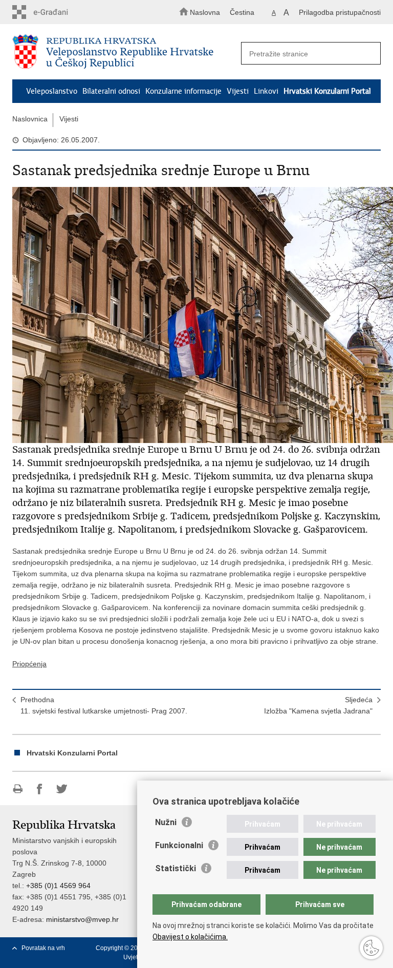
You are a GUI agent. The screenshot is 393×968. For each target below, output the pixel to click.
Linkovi (266, 91)
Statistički (175, 868)
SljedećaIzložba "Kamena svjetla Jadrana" (318, 705)
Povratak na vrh (43, 948)
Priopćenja (29, 664)
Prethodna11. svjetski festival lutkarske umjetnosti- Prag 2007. (103, 705)
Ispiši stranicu (17, 789)
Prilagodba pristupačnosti (340, 12)
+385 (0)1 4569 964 (58, 885)
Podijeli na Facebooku (39, 789)
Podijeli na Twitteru (61, 789)
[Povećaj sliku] (196, 315)
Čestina (242, 12)
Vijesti (238, 91)
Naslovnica (30, 119)
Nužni (166, 822)
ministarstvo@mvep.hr (82, 919)
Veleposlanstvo (51, 91)
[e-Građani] (56, 12)
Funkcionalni (179, 845)
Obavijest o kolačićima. (190, 937)
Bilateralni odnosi (111, 91)
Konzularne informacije (183, 91)
